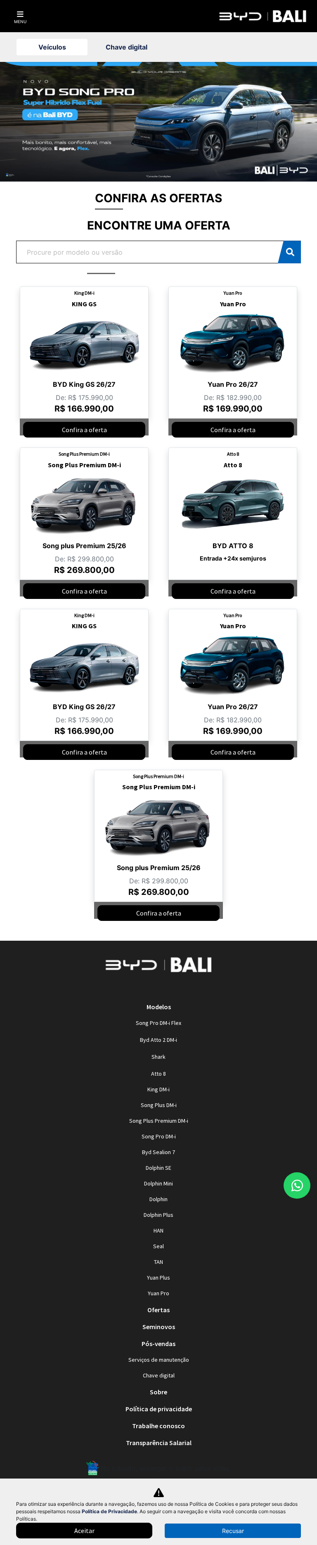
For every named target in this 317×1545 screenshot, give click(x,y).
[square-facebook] (168, 988)
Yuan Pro (158, 1293)
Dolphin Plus (158, 1214)
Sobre (158, 1392)
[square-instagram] (148, 988)
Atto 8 (158, 1073)
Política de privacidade (158, 1409)
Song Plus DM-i (159, 1105)
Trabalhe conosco (158, 1426)
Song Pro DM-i (159, 1136)
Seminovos (158, 1327)
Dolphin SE (158, 1167)
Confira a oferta (84, 430)
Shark (158, 1056)
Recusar (233, 1530)
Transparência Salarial (159, 1443)
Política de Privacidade (109, 1511)
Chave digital (159, 1375)
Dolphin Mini (158, 1183)
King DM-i (158, 1089)
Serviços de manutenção (158, 1359)
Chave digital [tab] (126, 47)
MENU (20, 21)
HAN (158, 1230)
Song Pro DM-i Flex (158, 1023)
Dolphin (158, 1199)
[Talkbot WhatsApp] (297, 1185)
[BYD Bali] (262, 16)
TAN (158, 1262)
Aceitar (84, 1530)
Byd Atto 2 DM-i (158, 1039)
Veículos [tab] (52, 47)
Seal (158, 1246)
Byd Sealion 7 (158, 1152)
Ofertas (158, 1310)
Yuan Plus (158, 1277)
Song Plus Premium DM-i (158, 1120)
